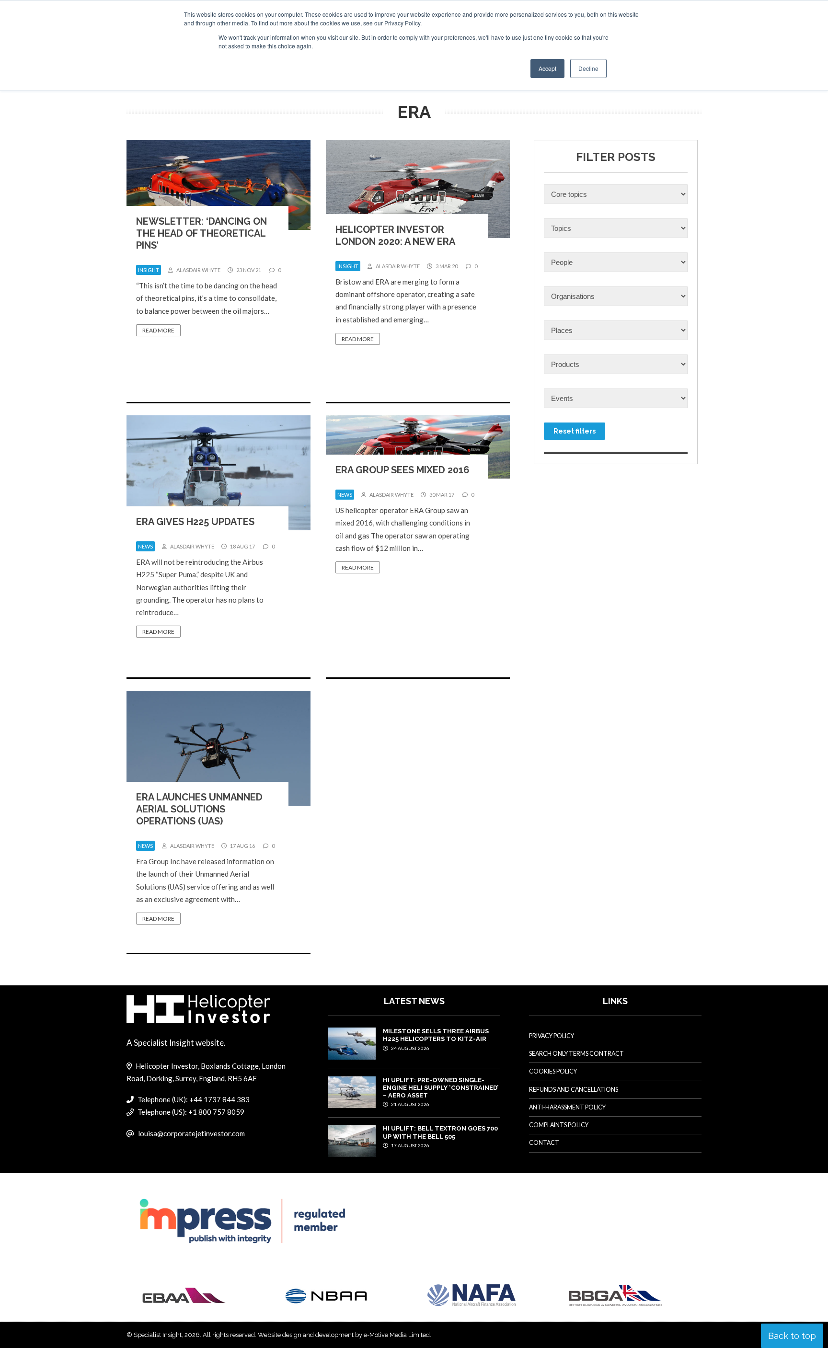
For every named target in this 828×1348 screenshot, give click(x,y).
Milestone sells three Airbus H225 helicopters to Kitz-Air (436, 1035)
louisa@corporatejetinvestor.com (191, 1133)
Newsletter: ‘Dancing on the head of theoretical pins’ (201, 233)
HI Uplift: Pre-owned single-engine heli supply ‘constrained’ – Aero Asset (440, 1087)
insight (148, 270)
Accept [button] (547, 68)
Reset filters (574, 431)
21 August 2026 (409, 1104)
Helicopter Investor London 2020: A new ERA (395, 235)
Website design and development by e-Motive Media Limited (344, 1334)
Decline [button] (588, 68)
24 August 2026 (409, 1048)
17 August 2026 (409, 1145)
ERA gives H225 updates (195, 521)
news (145, 546)
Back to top (792, 1336)
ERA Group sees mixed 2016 (402, 470)
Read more (158, 330)
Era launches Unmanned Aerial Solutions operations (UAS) (199, 809)
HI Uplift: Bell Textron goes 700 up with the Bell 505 (440, 1132)
